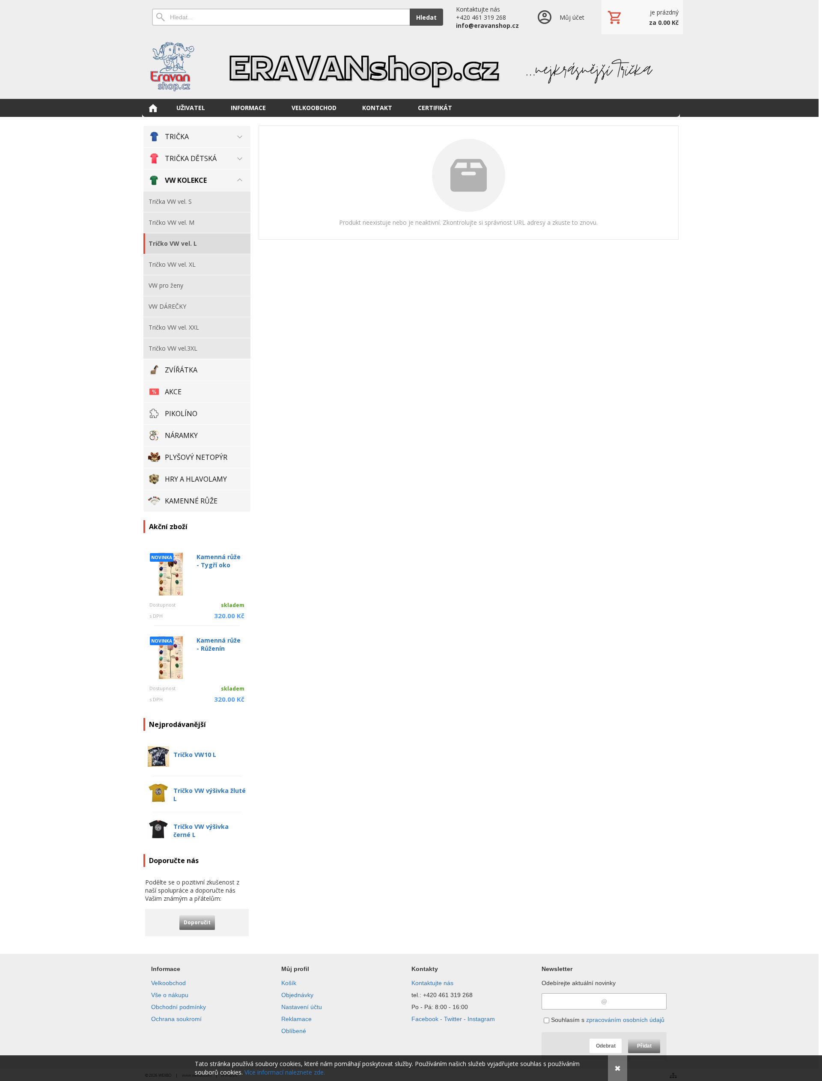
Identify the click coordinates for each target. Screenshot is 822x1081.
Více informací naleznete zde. (284, 1072)
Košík (288, 983)
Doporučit (197, 922)
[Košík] (642, 17)
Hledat (426, 17)
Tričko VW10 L (194, 754)
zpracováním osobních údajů (625, 1019)
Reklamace (296, 1018)
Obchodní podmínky (178, 1007)
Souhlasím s (606, 1019)
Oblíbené (293, 1030)
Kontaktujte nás (432, 983)
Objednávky (297, 995)
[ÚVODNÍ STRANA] (153, 108)
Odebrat (606, 1046)
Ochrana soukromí (176, 1018)
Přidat (644, 1046)
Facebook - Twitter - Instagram (453, 1018)
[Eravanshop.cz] (411, 66)
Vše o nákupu (169, 995)
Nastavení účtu (301, 1007)
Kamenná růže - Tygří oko (219, 561)
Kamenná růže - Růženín (219, 644)
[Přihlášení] (560, 17)
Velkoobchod (168, 983)
